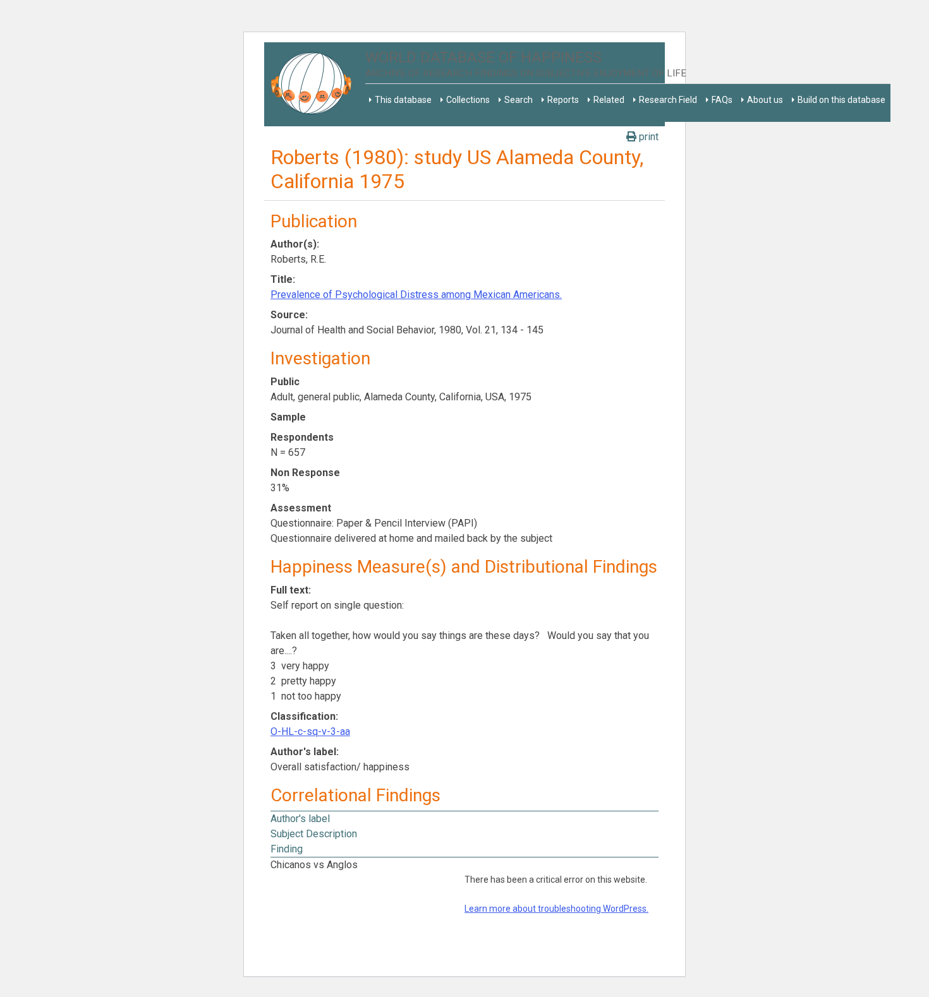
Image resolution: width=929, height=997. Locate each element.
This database (403, 100)
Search (518, 100)
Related (608, 100)
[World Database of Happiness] (314, 84)
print (647, 137)
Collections (468, 100)
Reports (563, 100)
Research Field (668, 100)
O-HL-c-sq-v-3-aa (310, 731)
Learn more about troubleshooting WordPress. (556, 909)
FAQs (722, 100)
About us (765, 100)
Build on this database (841, 100)
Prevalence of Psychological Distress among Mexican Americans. (416, 295)
